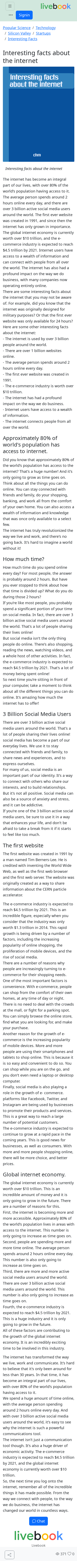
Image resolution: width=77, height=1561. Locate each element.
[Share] (9, 1555)
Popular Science (17, 27)
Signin (24, 15)
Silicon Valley (19, 33)
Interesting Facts (22, 38)
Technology (46, 27)
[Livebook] (55, 6)
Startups (43, 33)
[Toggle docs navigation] (10, 6)
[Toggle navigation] (11, 15)
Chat (40, 1521)
